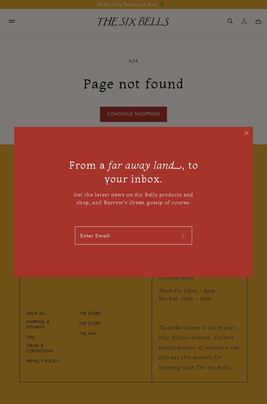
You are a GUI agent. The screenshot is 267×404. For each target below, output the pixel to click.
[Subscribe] (183, 235)
